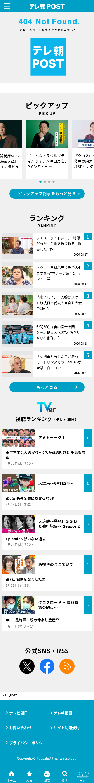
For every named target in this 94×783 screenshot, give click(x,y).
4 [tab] (53, 182)
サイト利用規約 (67, 727)
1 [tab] (40, 182)
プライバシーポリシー (27, 742)
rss (67, 666)
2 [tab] (45, 182)
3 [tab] (49, 182)
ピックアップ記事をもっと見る (47, 193)
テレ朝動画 (63, 712)
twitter (27, 666)
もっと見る (47, 387)
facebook (47, 666)
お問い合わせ (20, 727)
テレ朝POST (47, 6)
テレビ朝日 (18, 712)
